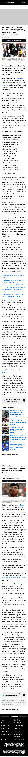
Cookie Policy (18, 731)
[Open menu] (2, 2)
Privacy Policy (18, 728)
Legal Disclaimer (6, 734)
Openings (17, 720)
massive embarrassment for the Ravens (14, 578)
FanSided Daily (18, 726)
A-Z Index (4, 739)
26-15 (3, 85)
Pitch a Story (5, 728)
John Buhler (6, 35)
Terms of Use (5, 731)
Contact (3, 723)
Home (3, 454)
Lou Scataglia (7, 478)
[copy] (11, 38)
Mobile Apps (5, 726)
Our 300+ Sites (18, 723)
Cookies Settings (19, 739)
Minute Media (10, 743)
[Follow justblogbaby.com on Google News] (24, 400)
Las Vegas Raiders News (12, 454)
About (3, 720)
